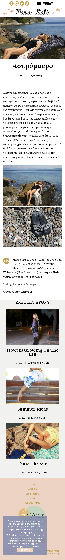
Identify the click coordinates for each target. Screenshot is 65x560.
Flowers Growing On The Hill (32, 352)
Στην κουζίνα (32, 494)
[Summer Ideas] (32, 386)
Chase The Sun (32, 464)
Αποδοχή (25, 550)
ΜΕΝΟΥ (48, 4)
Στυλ (19, 75)
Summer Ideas (32, 409)
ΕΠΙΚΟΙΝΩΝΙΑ (52, 551)
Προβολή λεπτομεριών (29, 546)
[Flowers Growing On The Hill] (32, 327)
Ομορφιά (32, 489)
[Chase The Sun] (32, 441)
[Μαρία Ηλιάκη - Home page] (32, 11)
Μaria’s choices (32, 503)
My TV (32, 498)
